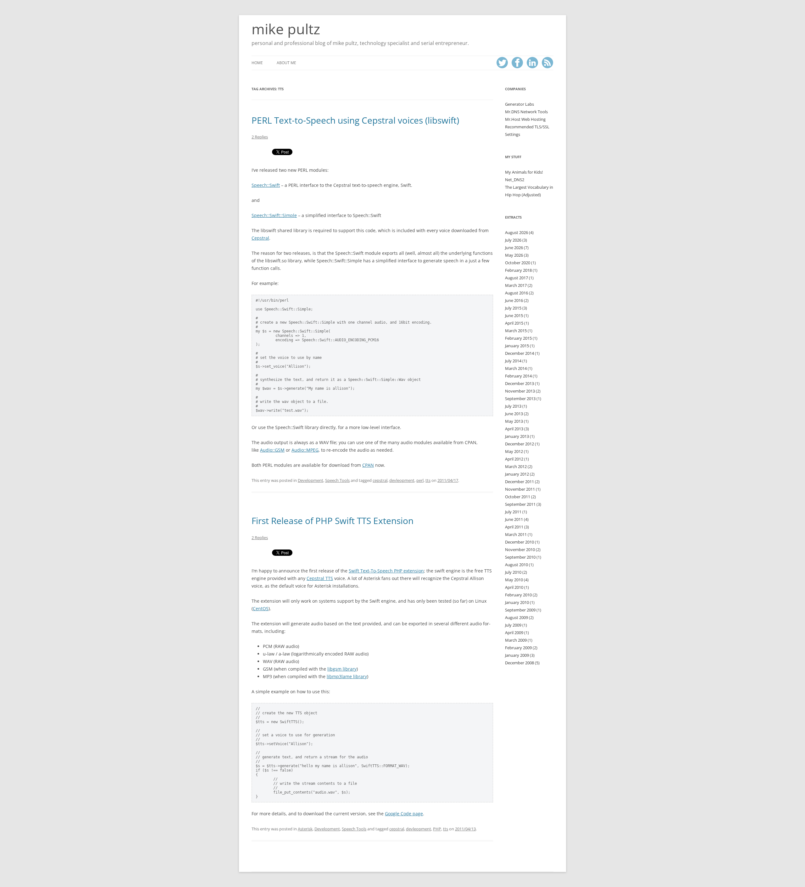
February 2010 (518, 595)
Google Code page (404, 814)
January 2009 (517, 655)
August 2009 (516, 617)
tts (427, 480)
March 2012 (516, 466)
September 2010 (520, 557)
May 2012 (514, 451)
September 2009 (520, 610)
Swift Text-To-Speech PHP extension (386, 571)
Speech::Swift (266, 185)
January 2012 (517, 474)
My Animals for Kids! (524, 172)
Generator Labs (519, 104)
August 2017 (516, 278)
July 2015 (513, 308)
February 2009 (518, 647)
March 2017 (516, 285)
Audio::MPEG (305, 450)
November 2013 (520, 391)
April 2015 (514, 323)
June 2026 (514, 247)
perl (420, 480)
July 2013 (513, 406)
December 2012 (519, 444)
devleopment (401, 480)
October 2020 (517, 262)
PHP (437, 829)
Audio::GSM (272, 450)
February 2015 (518, 338)
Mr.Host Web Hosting (525, 119)
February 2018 (518, 270)
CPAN (368, 465)
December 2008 (519, 663)
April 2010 (514, 587)
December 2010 (519, 542)
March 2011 (516, 534)
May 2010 (514, 580)
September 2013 (520, 398)
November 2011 (520, 489)
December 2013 (519, 383)
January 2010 (517, 602)
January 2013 (517, 436)
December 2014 (519, 353)
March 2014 (516, 368)
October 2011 (517, 496)
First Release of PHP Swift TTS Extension (333, 521)
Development (310, 480)
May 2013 (514, 421)
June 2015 (514, 315)
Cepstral (260, 238)
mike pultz (286, 29)
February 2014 (518, 376)
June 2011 (514, 519)
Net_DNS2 (514, 179)
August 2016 (516, 293)
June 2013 (514, 413)
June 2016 (514, 300)
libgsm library (342, 669)
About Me (286, 62)
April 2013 (514, 429)
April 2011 (514, 527)
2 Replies (260, 137)
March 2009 (516, 640)
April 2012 (514, 459)
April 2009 (514, 632)
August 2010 (516, 564)
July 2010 (513, 572)
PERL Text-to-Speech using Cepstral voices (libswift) (355, 120)
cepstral (380, 480)
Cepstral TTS (320, 578)
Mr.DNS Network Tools (526, 111)
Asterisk (305, 829)
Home (257, 62)
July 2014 (513, 361)
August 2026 (516, 232)
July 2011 (513, 512)
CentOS (261, 608)
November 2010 (520, 549)
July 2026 (513, 240)
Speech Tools (337, 480)
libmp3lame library (347, 676)
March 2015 (516, 330)
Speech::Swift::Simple (274, 215)
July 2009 (513, 625)
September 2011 (520, 504)
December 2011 (519, 481)
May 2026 (514, 255)
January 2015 (517, 346)
